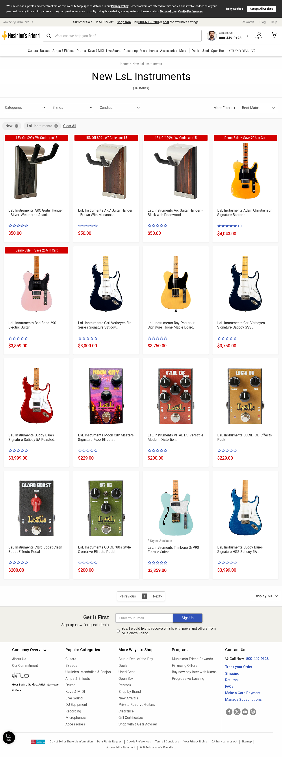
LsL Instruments (39, 126)
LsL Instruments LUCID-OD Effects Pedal (244, 437)
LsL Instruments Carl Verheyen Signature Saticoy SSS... (241, 325)
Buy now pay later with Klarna (194, 672)
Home (124, 64)
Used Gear (127, 672)
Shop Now (124, 22)
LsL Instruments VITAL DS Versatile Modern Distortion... (175, 437)
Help (274, 22)
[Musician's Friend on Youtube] (245, 712)
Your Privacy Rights (195, 741)
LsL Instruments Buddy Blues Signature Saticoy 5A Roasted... (32, 437)
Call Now (246, 659)
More (183, 51)
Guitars (33, 51)
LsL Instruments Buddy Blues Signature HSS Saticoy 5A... (240, 549)
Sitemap (247, 741)
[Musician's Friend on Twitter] (237, 712)
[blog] (35, 676)
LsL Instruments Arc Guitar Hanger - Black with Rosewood (175, 212)
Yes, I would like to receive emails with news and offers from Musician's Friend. (169, 630)
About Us (19, 659)
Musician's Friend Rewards (192, 659)
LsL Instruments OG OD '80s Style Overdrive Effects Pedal (104, 549)
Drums (81, 51)
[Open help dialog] (9, 737)
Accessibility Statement (120, 747)
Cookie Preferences (190, 11)
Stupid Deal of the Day (136, 659)
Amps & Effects (63, 51)
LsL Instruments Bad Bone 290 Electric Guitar (32, 325)
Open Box (126, 678)
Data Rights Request (109, 741)
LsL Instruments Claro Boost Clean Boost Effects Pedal (35, 549)
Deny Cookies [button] (234, 8)
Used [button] (205, 51)
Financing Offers (184, 665)
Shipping (232, 673)
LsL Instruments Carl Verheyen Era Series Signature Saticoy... (104, 325)
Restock (125, 685)
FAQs (229, 686)
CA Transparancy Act (224, 741)
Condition (107, 107)
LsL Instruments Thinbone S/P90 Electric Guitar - (173, 549)
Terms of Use (168, 11)
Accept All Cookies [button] (261, 8)
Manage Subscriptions (243, 699)
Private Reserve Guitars (137, 705)
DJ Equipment (76, 705)
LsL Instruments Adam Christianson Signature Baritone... (244, 212)
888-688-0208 (148, 22)
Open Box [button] (217, 51)
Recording (131, 51)
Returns (231, 680)
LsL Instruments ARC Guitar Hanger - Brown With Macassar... (105, 212)
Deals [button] (196, 51)
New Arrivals (128, 698)
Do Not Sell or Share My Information (71, 741)
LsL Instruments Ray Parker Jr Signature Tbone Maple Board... (171, 325)
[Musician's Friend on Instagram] (253, 712)
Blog (263, 22)
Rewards (248, 22)
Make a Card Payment (242, 693)
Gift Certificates (131, 718)
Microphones (149, 51)
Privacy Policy (119, 6)
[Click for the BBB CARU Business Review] (38, 742)
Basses (45, 51)
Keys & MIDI (96, 51)
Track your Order (238, 667)
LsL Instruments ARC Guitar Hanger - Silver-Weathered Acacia (35, 212)
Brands (57, 107)
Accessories (168, 51)
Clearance (126, 711)
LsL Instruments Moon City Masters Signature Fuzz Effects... (106, 437)
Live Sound (113, 51)
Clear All (69, 126)
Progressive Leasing (188, 678)
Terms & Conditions (167, 741)
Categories (13, 107)
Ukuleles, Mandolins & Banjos (88, 672)
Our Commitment (25, 665)
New (9, 126)
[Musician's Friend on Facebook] (229, 712)
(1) (240, 225)
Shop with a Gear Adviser (138, 724)
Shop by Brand (130, 691)
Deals (123, 665)
